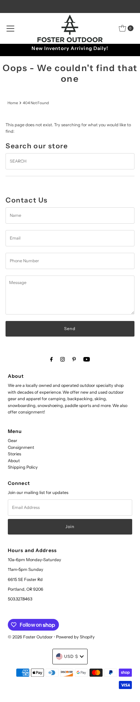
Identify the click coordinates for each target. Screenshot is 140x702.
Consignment (21, 447)
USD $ (71, 656)
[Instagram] (62, 359)
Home (12, 103)
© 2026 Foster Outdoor (30, 636)
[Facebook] (51, 359)
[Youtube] (86, 359)
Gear (12, 440)
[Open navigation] (10, 28)
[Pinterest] (74, 359)
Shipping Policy (23, 467)
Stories (14, 453)
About (14, 460)
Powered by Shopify (75, 636)
